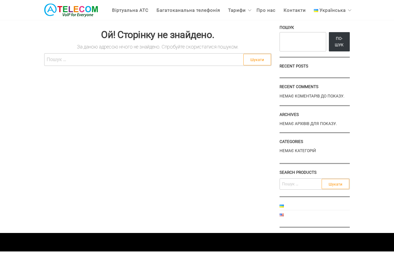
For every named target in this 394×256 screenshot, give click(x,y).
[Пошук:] (158, 59)
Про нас (266, 10)
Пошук (287, 27)
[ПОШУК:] (315, 184)
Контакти (295, 10)
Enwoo (191, 242)
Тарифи (237, 10)
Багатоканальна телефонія (188, 10)
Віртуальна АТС (130, 10)
